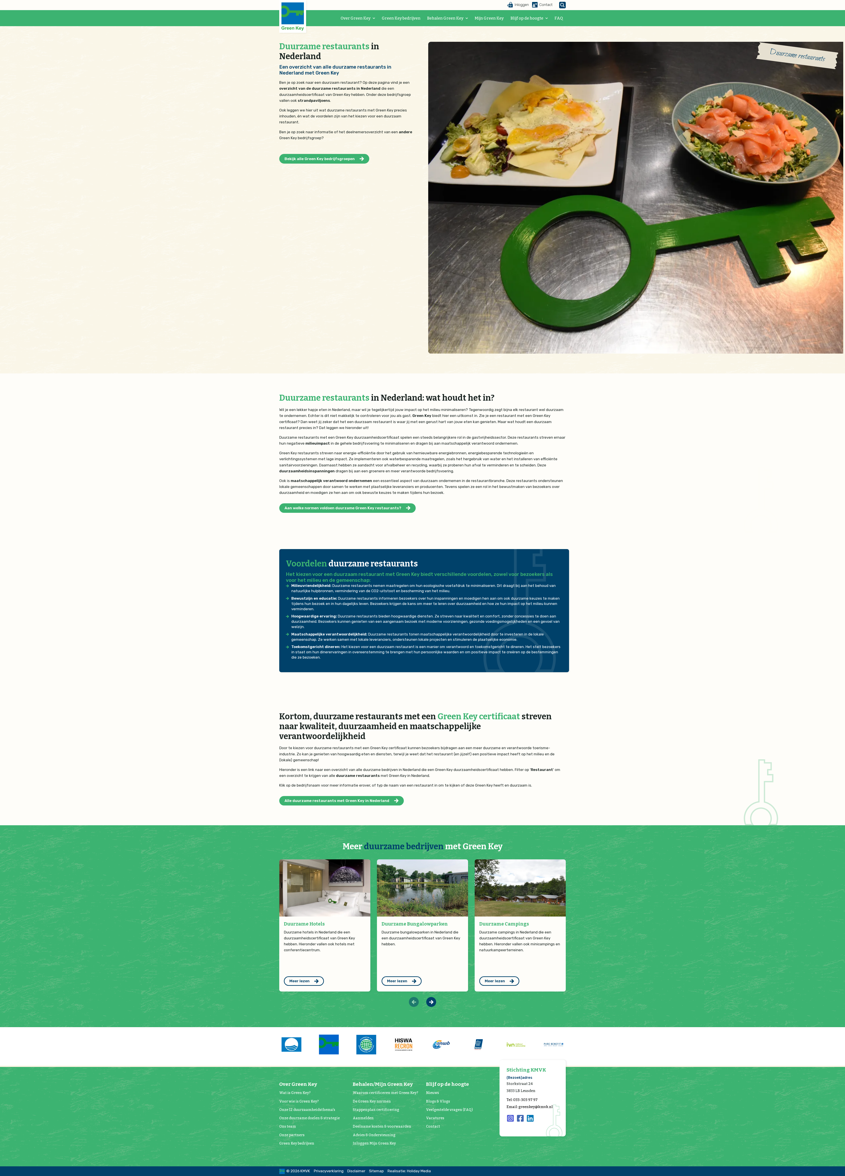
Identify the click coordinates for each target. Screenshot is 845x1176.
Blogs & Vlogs (438, 1101)
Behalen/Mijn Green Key (383, 1084)
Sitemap (376, 1171)
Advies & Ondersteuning (374, 1135)
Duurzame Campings (504, 924)
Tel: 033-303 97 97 (522, 1100)
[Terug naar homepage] (292, 16)
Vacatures (435, 1118)
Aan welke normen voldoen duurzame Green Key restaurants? (343, 508)
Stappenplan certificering (376, 1110)
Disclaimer (356, 1171)
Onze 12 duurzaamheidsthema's (307, 1110)
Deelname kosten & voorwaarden (382, 1126)
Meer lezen (299, 981)
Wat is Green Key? (294, 1093)
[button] (431, 1002)
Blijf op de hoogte (527, 18)
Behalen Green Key (445, 18)
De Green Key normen (372, 1101)
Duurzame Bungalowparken (415, 924)
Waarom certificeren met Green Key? (385, 1093)
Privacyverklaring (329, 1171)
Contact (433, 1126)
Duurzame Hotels (304, 924)
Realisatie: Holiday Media (409, 1171)
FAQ (559, 18)
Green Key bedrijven (401, 18)
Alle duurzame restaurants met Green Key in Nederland (337, 800)
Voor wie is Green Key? (299, 1101)
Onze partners (292, 1135)
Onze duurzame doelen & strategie (309, 1118)
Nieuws (432, 1093)
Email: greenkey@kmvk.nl (530, 1107)
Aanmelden (363, 1118)
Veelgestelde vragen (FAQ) (449, 1110)
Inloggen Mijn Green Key (374, 1143)
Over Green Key (356, 18)
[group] (291, 1044)
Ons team (287, 1126)
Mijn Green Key (489, 18)
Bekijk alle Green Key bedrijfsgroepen (320, 159)
